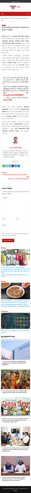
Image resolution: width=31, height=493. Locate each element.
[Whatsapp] (17, 161)
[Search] (28, 13)
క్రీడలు (3, 358)
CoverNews (22, 488)
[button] (2, 14)
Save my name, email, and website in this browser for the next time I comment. (15, 235)
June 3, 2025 (7, 99)
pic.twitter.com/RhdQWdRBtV (13, 94)
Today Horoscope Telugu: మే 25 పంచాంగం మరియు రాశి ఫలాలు (15, 332)
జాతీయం (4, 25)
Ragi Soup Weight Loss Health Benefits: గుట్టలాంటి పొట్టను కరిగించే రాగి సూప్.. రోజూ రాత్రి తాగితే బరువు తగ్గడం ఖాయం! (15, 302)
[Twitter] (15, 161)
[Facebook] (13, 161)
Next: (18, 178)
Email (17, 219)
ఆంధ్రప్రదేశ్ (4, 415)
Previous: (15, 174)
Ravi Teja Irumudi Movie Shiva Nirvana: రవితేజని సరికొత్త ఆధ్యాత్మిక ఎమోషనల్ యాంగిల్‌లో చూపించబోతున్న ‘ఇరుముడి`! (14, 392)
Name (3, 219)
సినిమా (4, 387)
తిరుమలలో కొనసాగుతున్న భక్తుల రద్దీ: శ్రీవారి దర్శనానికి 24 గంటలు (15, 272)
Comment (5, 198)
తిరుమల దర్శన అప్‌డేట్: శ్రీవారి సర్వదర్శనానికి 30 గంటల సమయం (15, 276)
